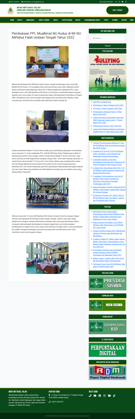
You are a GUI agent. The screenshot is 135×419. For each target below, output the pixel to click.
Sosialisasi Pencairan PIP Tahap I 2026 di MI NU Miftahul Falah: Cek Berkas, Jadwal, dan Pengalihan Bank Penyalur (108, 198)
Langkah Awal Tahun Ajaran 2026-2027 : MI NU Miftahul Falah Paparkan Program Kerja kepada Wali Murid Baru (108, 170)
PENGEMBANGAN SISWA (92, 20)
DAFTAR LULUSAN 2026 (102, 102)
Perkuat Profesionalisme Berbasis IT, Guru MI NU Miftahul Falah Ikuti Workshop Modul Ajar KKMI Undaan (109, 145)
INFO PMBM (117, 10)
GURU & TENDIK (44, 20)
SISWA (55, 20)
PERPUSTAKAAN (67, 20)
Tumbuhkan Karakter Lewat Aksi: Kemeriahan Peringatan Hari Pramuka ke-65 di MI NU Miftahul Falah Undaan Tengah (109, 162)
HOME (12, 20)
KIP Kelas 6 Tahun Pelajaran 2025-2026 (107, 109)
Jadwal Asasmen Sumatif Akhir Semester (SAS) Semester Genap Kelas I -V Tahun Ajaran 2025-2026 (108, 120)
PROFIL (19, 20)
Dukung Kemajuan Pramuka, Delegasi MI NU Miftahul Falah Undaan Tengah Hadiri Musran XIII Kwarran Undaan (109, 189)
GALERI (77, 20)
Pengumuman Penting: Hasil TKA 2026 (107, 126)
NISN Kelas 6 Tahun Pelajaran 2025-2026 (108, 105)
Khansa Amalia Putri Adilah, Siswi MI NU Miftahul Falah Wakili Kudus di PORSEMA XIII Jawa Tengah (108, 225)
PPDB (106, 20)
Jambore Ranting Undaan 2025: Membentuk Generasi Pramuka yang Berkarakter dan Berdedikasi (109, 233)
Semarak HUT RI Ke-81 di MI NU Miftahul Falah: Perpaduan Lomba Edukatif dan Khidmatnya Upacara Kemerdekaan (108, 153)
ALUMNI (114, 20)
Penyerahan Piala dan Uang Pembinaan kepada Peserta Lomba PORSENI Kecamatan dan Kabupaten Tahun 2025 (107, 252)
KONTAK (124, 20)
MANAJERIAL (30, 20)
